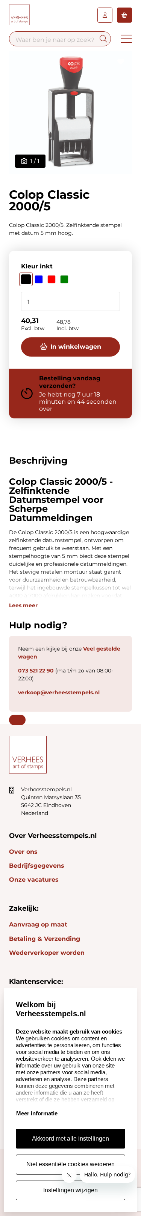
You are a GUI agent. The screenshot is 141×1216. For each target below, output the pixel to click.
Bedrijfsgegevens (36, 865)
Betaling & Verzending (44, 938)
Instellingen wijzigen (70, 1190)
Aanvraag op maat (38, 924)
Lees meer (23, 605)
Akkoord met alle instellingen (70, 1138)
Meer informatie (37, 1113)
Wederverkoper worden (47, 952)
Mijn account (104, 15)
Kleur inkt (37, 266)
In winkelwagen (75, 346)
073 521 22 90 (36, 670)
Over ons (23, 851)
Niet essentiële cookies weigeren (70, 1164)
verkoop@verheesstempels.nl (59, 692)
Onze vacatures (34, 879)
